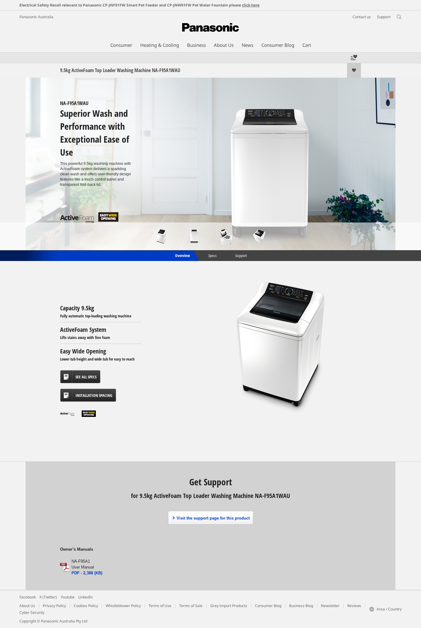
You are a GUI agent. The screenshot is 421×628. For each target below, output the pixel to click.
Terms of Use (160, 605)
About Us (27, 605)
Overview (182, 255)
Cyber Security (31, 612)
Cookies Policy (86, 605)
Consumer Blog (268, 605)
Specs (212, 255)
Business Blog (301, 605)
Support (241, 255)
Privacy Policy (54, 605)
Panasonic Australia (36, 16)
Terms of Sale (190, 605)
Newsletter (330, 605)
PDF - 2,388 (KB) (87, 573)
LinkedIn (85, 597)
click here (251, 5)
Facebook (27, 597)
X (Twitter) (48, 597)
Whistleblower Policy (123, 605)
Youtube (68, 597)
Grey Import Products (228, 605)
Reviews (354, 605)
